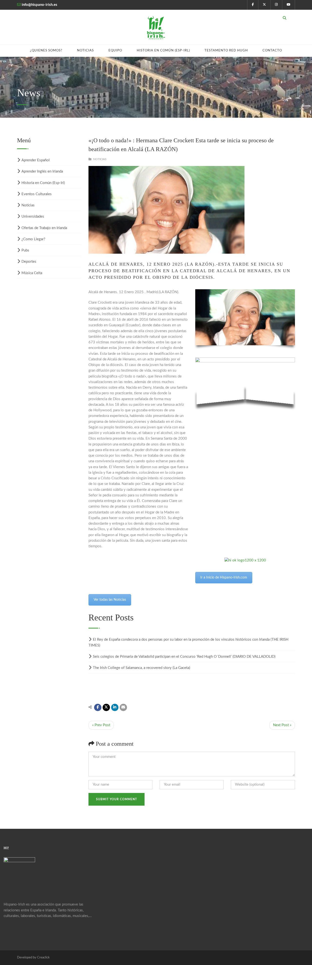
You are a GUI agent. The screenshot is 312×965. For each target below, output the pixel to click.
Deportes (28, 261)
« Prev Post (101, 725)
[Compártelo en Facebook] (97, 707)
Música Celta (31, 273)
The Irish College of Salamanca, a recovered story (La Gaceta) (141, 668)
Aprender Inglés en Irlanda (42, 171)
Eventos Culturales (36, 194)
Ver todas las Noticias (110, 599)
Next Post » (282, 725)
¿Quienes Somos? (46, 50)
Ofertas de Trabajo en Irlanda (44, 228)
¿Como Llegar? (33, 239)
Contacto (272, 50)
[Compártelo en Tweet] (106, 707)
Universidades (32, 216)
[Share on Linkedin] (114, 707)
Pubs (25, 250)
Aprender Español (35, 160)
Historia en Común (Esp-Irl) (163, 50)
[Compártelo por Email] (123, 707)
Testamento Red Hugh (226, 50)
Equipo (115, 50)
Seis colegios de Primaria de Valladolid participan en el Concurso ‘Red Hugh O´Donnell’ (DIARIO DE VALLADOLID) (184, 656)
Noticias (85, 50)
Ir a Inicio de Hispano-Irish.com (223, 577)
